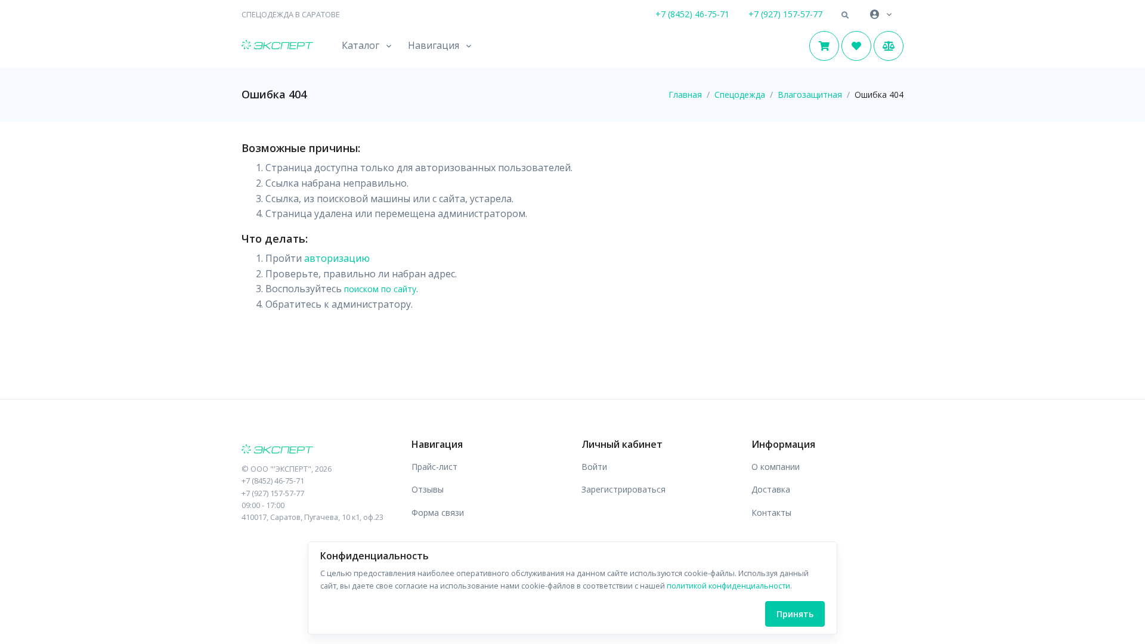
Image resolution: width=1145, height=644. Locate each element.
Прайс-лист (434, 466)
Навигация (433, 45)
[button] (845, 15)
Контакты (771, 512)
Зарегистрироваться (623, 489)
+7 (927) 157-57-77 (785, 14)
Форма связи (437, 512)
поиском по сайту (380, 289)
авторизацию (337, 258)
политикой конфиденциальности (728, 585)
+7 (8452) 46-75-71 (692, 14)
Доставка (770, 489)
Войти (594, 466)
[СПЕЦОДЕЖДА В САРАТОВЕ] (318, 450)
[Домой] (277, 45)
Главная (685, 94)
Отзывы (427, 489)
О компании (775, 466)
